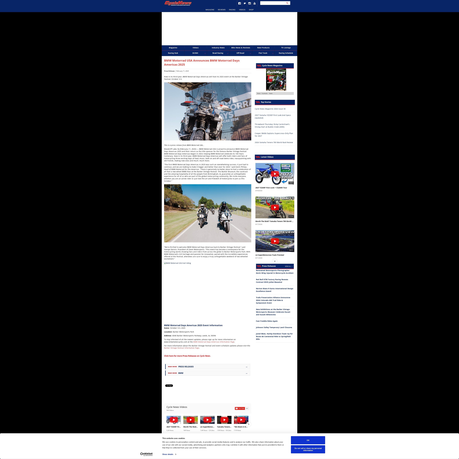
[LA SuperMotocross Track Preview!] (207, 420)
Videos (242, 10)
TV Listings (286, 47)
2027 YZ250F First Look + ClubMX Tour (174, 427)
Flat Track (263, 53)
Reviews (221, 10)
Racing (232, 10)
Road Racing (218, 53)
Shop (251, 10)
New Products (263, 47)
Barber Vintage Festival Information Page (181, 348)
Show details (167, 454)
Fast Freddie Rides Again (267, 321)
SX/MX (195, 53)
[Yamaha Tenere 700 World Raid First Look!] (224, 420)
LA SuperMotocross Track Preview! (207, 427)
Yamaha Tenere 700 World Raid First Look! (224, 427)
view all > (289, 266)
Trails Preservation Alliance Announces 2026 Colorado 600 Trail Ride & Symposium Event (273, 300)
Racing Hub (173, 53)
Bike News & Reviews (240, 47)
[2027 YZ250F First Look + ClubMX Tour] (174, 420)
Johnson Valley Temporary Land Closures (274, 327)
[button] (166, 424)
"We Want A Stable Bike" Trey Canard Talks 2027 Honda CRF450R (241, 427)
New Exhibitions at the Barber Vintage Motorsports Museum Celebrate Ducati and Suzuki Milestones (273, 312)
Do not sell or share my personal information (308, 449)
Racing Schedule (286, 53)
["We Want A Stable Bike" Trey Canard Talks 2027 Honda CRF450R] (241, 420)
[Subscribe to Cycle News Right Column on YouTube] (242, 408)
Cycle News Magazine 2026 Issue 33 (270, 109)
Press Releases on (196, 356)
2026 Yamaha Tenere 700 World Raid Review (274, 142)
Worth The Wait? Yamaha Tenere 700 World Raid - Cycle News (190, 427)
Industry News (218, 47)
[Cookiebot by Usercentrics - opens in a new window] (146, 454)
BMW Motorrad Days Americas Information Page (214, 342)
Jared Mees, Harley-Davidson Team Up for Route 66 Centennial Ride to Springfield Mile (274, 336)
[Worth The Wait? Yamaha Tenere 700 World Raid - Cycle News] (190, 420)
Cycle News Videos (177, 407)
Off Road (240, 53)
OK (308, 440)
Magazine (210, 10)
